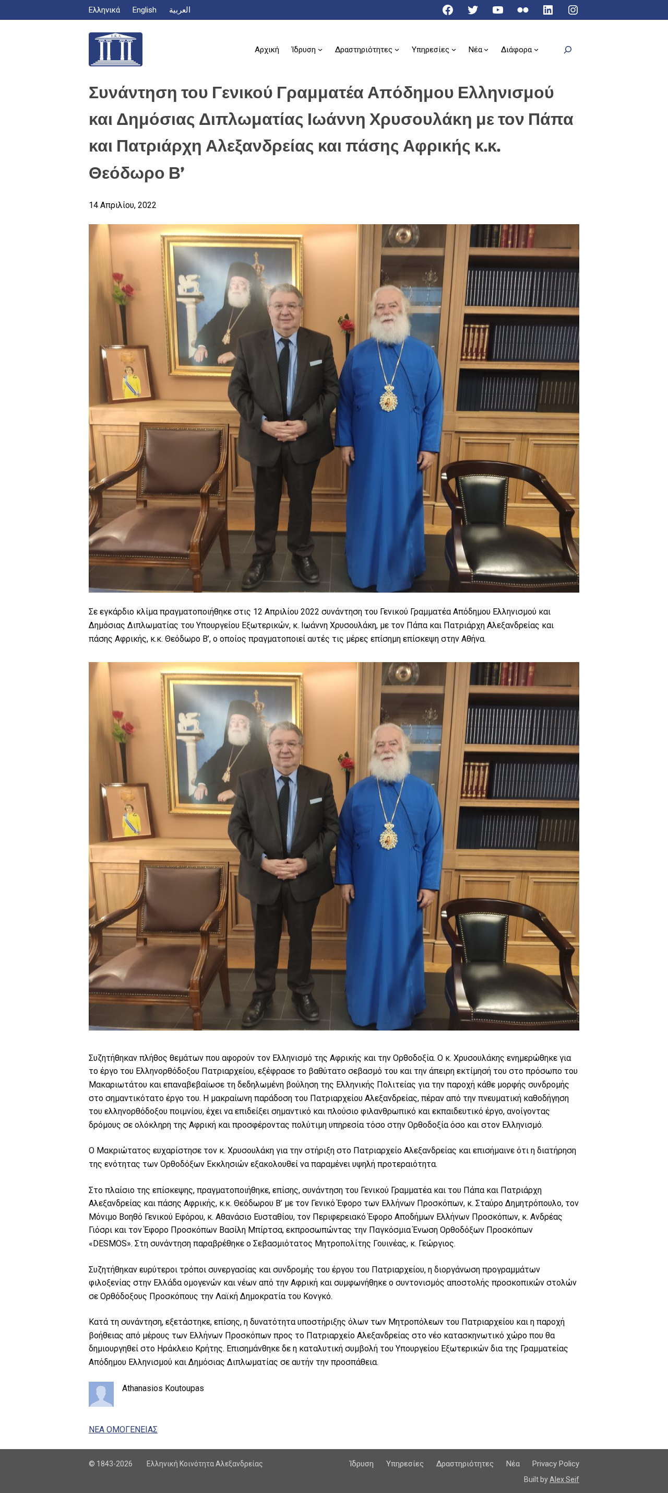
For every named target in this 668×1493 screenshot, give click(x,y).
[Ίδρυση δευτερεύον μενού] (320, 49)
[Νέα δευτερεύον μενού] (486, 49)
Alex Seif (564, 1479)
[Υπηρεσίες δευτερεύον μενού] (453, 49)
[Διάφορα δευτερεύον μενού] (536, 49)
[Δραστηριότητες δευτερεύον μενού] (397, 49)
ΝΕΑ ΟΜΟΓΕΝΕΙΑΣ (123, 1429)
